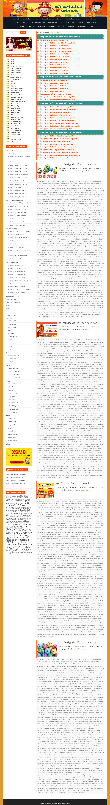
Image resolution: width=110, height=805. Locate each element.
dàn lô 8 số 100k (92, 246)
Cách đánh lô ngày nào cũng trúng (17, 496)
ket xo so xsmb (13, 518)
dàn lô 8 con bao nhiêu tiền (64, 243)
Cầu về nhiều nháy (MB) (17, 101)
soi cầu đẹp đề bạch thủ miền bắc (17, 190)
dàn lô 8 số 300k (71, 250)
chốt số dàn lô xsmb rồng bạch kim (63, 234)
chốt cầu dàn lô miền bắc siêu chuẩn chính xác (61, 679)
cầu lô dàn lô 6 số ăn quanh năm (75, 362)
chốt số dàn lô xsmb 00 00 (85, 230)
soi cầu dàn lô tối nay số (52, 292)
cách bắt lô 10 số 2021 (84, 505)
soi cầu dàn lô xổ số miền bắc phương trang (58, 301)
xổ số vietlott (14, 75)
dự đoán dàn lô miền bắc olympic (48, 263)
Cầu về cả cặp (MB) (16, 99)
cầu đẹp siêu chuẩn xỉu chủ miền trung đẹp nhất (57, 136)
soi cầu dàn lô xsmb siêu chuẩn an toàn (90, 312)
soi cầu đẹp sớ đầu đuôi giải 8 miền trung (19, 289)
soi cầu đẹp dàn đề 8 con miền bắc (17, 171)
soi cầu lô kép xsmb (17, 543)
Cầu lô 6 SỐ (89, 360)
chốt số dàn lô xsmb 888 (94, 411)
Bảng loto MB (12, 418)
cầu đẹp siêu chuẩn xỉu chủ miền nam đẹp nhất (57, 107)
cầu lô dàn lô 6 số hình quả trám (88, 364)
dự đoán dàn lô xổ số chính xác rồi (57, 268)
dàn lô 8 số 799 (46, 252)
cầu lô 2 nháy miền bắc (78, 360)
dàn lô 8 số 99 (55, 252)
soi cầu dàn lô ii (84, 283)
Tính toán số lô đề (38, 23)
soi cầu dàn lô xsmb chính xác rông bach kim (63, 625)
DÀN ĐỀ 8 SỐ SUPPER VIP (80, 241)
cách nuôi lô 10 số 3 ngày (90, 508)
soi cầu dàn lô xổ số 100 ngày (51, 612)
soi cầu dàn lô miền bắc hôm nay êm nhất (81, 285)
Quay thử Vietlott (15, 139)
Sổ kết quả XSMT (15, 73)
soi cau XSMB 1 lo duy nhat (17, 541)
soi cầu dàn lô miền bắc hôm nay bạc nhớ (57, 285)
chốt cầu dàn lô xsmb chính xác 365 (60, 206)
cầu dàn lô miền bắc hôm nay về (77, 353)
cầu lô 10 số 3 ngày (97, 525)
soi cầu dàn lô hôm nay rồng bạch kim (53, 283)
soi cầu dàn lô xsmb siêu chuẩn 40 (46, 312)
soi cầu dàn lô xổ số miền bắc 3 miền (79, 299)
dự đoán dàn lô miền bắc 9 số (50, 581)
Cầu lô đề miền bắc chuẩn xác (51, 19)
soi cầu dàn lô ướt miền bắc (82, 292)
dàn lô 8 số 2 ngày (80, 248)
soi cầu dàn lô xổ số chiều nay (52, 297)
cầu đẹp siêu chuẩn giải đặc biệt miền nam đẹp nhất (58, 109)
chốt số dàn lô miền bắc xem (74, 219)
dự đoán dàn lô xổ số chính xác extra (58, 265)
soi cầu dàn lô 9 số (48, 277)
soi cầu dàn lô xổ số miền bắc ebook (54, 618)
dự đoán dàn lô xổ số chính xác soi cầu (78, 268)
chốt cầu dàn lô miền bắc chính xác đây (67, 673)
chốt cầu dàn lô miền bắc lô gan (63, 199)
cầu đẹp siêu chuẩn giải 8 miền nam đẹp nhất (56, 112)
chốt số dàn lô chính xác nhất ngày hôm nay (54, 550)
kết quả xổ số (20, 521)
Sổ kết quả (20, 27)
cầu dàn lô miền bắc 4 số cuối (95, 181)
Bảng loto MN (12, 421)
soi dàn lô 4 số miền (72, 783)
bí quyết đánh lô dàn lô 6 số (79, 340)
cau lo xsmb (43, 532)
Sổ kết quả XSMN (15, 70)
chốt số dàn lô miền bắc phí (83, 217)
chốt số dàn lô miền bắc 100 (52, 214)
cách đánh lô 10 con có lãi (61, 508)
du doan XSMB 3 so (18, 504)
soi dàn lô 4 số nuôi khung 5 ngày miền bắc (87, 788)
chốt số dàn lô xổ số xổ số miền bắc (68, 230)
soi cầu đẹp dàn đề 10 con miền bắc (18, 174)
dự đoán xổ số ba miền (20, 509)
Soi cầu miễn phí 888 (22, 551)
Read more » (92, 171)
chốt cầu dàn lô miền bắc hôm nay (46, 377)
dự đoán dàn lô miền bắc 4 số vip (77, 261)
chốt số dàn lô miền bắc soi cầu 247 (55, 219)
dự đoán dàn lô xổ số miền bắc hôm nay (78, 270)
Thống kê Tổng (15, 119)
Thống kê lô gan (15, 106)
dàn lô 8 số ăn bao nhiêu (66, 252)
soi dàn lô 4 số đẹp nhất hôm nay (84, 775)
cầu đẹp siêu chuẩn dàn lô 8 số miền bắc (54, 80)
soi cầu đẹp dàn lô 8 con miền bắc (78, 164)
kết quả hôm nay (92, 23)
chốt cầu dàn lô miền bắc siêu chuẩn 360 (79, 201)
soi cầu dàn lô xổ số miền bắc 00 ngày (57, 616)
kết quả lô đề (13, 521)
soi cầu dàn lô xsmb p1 (96, 310)
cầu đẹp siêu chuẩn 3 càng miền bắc (53, 91)
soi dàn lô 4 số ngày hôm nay (66, 786)
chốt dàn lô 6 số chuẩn (67, 386)
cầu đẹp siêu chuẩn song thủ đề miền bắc (55, 57)
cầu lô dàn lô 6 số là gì (43, 368)
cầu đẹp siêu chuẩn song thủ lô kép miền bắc (56, 51)
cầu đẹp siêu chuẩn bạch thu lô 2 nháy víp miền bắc (58, 43)
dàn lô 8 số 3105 (81, 250)
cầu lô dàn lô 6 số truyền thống (48, 371)
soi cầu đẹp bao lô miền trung (16, 265)
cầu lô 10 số (88, 525)
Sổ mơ (91, 27)
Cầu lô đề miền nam (72, 19)
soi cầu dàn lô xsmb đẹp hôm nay (79, 310)
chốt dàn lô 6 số (55, 386)
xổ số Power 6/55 (15, 79)
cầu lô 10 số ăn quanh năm (54, 527)
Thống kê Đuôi (15, 115)
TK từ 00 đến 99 (15, 123)
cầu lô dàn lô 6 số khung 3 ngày (76, 366)
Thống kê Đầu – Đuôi (16, 117)
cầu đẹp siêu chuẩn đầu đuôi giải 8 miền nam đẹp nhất (59, 123)
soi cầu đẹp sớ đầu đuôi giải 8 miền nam (19, 231)
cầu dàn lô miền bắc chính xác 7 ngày (47, 183)
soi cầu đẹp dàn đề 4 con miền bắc (17, 165)
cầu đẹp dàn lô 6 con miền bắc (63, 360)
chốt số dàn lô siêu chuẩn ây (75, 221)
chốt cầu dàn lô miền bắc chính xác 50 (86, 195)
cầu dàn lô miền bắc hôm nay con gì (68, 183)
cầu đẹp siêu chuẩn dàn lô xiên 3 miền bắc (55, 86)
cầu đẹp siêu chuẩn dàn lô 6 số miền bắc (54, 73)
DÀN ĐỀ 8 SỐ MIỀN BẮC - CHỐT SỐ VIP (78, 239)
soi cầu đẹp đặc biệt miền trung (16, 271)
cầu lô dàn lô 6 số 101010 (44, 362)
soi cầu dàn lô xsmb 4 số (48, 303)
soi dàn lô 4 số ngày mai (82, 786)
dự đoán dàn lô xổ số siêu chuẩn (56, 272)
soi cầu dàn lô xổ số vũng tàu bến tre (50, 621)
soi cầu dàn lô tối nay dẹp (70, 290)
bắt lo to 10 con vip (65, 503)
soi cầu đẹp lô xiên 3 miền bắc (16, 222)
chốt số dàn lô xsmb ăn (49, 232)
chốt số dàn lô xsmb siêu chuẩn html (59, 237)
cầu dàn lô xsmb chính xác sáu (70, 192)
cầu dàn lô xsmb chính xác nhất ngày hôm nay (81, 190)
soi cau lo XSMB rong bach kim (17, 538)
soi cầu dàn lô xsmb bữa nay (64, 303)
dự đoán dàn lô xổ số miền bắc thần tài (53, 590)
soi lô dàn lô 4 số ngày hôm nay (59, 792)
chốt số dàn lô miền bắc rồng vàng (92, 397)
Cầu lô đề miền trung (90, 19)
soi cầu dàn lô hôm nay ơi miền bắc (87, 439)
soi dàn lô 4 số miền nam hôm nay (88, 783)
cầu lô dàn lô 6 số (98, 360)
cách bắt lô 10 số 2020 (71, 505)
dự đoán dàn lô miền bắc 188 (59, 261)
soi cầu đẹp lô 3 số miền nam (16, 247)
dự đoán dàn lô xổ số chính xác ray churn (56, 585)
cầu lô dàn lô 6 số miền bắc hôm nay (76, 368)
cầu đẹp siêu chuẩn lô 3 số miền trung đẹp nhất (57, 158)
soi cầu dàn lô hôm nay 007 (93, 435)
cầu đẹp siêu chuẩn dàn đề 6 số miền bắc (54, 62)
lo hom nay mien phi (91, 274)
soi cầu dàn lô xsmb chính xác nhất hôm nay (79, 305)
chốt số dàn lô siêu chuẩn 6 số (58, 221)
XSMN (74, 23)
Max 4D (12, 84)
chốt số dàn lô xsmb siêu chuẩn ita (79, 237)
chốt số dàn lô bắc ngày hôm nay (73, 208)
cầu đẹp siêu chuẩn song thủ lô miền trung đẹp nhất (58, 150)
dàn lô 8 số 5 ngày (92, 250)
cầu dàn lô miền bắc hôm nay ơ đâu (89, 183)
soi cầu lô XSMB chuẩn (18, 548)
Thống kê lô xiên (15, 108)
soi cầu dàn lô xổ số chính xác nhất (71, 297)
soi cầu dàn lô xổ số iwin (88, 297)
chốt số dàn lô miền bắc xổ (90, 219)
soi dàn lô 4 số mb (45, 783)
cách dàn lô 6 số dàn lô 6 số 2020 (49, 342)
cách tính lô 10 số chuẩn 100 (68, 510)
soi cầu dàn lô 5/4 (91, 433)
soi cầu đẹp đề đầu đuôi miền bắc (17, 193)
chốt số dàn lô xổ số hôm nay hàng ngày (63, 704)
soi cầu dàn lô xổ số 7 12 (84, 294)
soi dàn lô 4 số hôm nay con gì (65, 777)
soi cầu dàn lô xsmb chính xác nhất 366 (55, 305)
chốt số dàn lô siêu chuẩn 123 (47, 561)
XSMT (81, 23)
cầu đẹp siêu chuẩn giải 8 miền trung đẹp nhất (56, 141)
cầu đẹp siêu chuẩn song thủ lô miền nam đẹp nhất (58, 120)
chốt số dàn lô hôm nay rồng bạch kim (76, 212)
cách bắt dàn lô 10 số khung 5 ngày (54, 505)
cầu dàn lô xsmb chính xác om (75, 357)
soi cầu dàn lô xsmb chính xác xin (46, 468)
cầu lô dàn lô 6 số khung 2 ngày (57, 366)
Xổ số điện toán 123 (16, 90)
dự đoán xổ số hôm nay (17, 513)
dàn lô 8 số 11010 (69, 248)
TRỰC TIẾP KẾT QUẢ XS (55, 23)
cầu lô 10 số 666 (41, 527)
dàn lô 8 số (58, 246)
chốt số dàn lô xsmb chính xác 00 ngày (83, 232)
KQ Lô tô (71, 27)
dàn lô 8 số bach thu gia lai (55, 254)
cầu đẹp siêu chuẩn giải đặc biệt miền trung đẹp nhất (59, 139)
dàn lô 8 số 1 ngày (82, 246)
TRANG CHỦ (15, 19)
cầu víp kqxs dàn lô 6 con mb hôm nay (47, 373)
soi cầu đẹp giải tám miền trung (16, 274)
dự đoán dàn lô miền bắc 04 (47, 420)
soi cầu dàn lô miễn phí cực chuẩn (54, 607)
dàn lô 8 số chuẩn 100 (78, 259)
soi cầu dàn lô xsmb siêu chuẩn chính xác (57, 473)
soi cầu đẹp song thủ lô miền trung (17, 292)
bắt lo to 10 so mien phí (77, 503)
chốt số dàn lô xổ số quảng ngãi (92, 408)
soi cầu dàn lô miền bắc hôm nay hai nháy (70, 741)
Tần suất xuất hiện (16, 121)
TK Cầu (51, 27)
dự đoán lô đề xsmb (20, 507)
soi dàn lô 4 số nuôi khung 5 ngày (64, 788)
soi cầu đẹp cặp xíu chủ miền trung (17, 268)
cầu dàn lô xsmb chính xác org (53, 192)
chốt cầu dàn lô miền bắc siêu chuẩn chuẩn (63, 203)
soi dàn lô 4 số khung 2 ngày (49, 779)
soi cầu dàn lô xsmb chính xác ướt (85, 308)
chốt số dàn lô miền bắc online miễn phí (64, 217)
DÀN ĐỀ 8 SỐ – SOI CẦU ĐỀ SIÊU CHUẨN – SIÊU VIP (51, 239)
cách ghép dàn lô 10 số (75, 508)
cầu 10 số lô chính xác (67, 512)
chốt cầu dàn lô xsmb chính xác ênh (81, 206)
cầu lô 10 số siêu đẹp (72, 530)
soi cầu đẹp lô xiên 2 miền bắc (16, 219)
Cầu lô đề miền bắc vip (30, 19)
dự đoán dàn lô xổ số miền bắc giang (55, 270)
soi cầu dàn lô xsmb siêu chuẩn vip (55, 475)
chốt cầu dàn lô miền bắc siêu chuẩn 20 (56, 201)
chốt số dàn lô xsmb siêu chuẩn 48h (84, 234)
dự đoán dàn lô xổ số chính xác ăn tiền (58, 583)
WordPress (68, 803)
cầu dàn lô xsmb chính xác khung (58, 190)
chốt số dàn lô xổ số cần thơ (61, 223)
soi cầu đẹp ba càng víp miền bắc (17, 162)
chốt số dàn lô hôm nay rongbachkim (89, 393)
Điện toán (41, 27)
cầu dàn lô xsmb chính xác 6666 (77, 355)
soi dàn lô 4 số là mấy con (80, 781)
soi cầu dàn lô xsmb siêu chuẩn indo (90, 314)
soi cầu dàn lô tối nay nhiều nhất (54, 609)
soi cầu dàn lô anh (59, 277)
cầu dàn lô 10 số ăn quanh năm (93, 512)
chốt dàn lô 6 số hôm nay (81, 386)
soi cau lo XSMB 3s (22, 524)
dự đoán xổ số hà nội (19, 512)
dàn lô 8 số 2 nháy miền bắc (93, 248)
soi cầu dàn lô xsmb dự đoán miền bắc (59, 310)
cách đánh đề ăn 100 (19, 499)
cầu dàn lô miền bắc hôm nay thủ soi (66, 186)
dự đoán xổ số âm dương (22, 515)
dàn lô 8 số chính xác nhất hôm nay (51, 259)
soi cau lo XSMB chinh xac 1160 (22, 531)
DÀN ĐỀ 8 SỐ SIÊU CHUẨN (65, 241)
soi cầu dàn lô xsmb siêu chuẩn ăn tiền (67, 312)
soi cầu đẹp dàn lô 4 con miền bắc (78, 642)
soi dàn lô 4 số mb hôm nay (58, 783)
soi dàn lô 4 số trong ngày (56, 790)
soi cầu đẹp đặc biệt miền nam (16, 244)
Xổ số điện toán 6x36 (16, 88)
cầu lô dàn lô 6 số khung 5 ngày (94, 366)
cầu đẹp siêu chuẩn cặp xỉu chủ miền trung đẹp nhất (58, 147)
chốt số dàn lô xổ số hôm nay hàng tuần (60, 228)
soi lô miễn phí (73, 792)
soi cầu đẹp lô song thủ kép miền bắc (18, 212)
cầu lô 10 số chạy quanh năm (70, 527)
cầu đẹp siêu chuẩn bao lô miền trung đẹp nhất (57, 144)
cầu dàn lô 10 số (78, 512)
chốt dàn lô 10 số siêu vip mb (80, 545)
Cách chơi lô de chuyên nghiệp (13, 496)
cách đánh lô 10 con (47, 508)
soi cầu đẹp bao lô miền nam (16, 234)
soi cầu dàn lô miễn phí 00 (70, 446)
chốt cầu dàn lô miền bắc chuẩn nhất (89, 197)
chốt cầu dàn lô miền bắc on (80, 199)
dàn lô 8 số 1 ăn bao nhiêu (69, 246)
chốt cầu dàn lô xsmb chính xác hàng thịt (59, 684)
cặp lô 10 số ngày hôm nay (53, 512)
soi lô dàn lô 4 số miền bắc (87, 790)
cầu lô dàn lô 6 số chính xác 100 (49, 364)
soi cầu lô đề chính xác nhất (62, 316)
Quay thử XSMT (15, 137)
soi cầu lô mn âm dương (19, 546)
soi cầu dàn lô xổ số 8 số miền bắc (51, 614)
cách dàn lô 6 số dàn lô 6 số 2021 (68, 342)
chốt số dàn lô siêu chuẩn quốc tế (93, 221)
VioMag (45, 803)
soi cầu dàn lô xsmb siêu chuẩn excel (68, 314)
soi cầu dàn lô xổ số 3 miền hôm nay (66, 294)
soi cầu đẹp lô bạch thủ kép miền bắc (18, 203)
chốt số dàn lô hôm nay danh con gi (63, 688)
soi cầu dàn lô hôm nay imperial (60, 281)
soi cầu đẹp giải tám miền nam (16, 241)
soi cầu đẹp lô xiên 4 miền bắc (16, 225)
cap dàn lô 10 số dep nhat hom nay (86, 510)
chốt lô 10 (92, 545)
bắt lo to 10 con (87, 501)
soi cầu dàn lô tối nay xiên (67, 292)
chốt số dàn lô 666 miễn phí (55, 208)
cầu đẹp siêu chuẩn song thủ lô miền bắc (54, 46)
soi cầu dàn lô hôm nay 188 (56, 279)
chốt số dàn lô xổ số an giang (45, 223)
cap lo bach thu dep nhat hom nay (46, 346)
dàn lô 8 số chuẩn (67, 259)
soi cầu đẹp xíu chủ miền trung (16, 286)
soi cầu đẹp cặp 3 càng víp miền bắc (18, 206)
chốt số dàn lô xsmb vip (95, 237)
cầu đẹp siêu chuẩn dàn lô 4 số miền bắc (54, 70)
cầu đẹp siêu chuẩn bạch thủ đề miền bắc (55, 54)
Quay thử (81, 27)
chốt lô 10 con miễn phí (48, 547)
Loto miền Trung (15, 130)
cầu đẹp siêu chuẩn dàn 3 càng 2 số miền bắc (56, 94)
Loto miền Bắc (14, 126)
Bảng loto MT (11, 425)
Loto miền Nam (15, 128)
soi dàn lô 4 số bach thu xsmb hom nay (50, 775)
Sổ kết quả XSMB (15, 68)
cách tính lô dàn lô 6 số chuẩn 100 (69, 344)
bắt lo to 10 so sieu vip (91, 503)
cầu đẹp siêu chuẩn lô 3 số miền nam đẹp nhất (56, 129)
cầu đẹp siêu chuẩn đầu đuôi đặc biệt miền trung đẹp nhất (60, 155)
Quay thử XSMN (15, 135)
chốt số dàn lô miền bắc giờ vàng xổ (49, 556)
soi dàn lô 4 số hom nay (50, 777)
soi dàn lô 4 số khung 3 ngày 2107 (83, 779)
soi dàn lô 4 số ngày (51, 786)
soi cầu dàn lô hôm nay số (71, 283)
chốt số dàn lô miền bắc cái (90, 214)
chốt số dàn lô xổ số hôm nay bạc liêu (79, 226)
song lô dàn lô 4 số (83, 792)
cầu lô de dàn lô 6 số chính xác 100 (67, 371)
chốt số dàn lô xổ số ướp (50, 230)
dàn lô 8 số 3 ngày (62, 250)
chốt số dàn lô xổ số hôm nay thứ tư (82, 228)
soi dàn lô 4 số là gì (66, 781)
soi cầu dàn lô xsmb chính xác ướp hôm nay (63, 308)
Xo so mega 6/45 (15, 77)
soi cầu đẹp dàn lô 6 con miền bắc (78, 322)
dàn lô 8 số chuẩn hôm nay (92, 259)
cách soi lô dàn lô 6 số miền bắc (50, 344)
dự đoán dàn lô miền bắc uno (66, 263)
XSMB (67, 23)
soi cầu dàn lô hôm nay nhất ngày (78, 281)
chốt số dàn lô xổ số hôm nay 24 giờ (80, 223)
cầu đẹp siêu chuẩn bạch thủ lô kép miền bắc (56, 48)
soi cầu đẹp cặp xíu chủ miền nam (17, 237)
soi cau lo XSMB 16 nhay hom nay (16, 528)
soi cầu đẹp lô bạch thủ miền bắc (17, 209)
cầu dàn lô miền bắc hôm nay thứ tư (88, 186)
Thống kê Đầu (14, 112)
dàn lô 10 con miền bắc (48, 578)
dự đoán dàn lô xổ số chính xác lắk (79, 265)
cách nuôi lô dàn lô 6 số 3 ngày (87, 342)
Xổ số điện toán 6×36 (14, 355)
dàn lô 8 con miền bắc (48, 246)
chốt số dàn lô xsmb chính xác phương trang (67, 710)
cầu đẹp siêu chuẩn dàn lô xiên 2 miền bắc (55, 83)
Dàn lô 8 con (52, 243)
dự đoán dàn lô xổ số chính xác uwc (54, 587)
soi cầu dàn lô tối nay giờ (84, 290)
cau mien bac (51, 195)
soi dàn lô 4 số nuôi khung (47, 788)
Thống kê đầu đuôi (16, 104)
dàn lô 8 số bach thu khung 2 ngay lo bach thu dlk (77, 254)
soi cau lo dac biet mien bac (88, 475)
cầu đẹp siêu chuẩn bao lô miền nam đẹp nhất (56, 115)
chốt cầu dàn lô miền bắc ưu (45, 384)
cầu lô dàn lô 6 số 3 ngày (59, 362)
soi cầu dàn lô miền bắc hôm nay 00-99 (90, 442)
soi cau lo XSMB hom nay (19, 532)
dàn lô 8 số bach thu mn (46, 257)
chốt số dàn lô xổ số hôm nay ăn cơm (63, 701)
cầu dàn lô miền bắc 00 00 (79, 181)
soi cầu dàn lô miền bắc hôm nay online (64, 288)
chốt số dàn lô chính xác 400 (91, 208)
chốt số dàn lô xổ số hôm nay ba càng (57, 226)
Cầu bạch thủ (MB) (16, 95)
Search (23, 33)
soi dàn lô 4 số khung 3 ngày (66, 779)
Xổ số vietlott (11, 333)
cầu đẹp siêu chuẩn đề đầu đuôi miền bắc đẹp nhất (58, 100)
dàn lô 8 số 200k (41, 250)
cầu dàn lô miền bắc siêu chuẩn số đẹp (86, 188)
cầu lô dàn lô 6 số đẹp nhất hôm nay (68, 364)
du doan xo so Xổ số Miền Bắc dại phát (18, 500)
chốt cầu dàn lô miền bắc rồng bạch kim (57, 677)
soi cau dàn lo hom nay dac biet (46, 598)
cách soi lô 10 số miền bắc (51, 510)
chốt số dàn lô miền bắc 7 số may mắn (72, 214)
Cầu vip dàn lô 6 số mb (95, 371)
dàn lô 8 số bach (78, 252)
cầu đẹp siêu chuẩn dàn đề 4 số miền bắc (54, 59)
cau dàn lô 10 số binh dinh (44, 514)
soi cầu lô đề (24, 549)
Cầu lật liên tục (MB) (16, 97)
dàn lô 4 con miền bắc (68, 715)
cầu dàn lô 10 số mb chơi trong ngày (62, 514)
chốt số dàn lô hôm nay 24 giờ (66, 210)
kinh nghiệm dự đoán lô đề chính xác (16, 519)
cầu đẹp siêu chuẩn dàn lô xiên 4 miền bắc (55, 89)
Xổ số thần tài (14, 92)
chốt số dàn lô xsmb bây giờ (64, 232)
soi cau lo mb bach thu (46, 636)
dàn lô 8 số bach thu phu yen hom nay (64, 257)
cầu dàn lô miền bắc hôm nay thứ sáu (79, 351)
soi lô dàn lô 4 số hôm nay (72, 790)
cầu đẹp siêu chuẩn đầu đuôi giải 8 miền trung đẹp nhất (59, 152)
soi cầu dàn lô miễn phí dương (53, 290)
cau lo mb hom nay (83, 530)
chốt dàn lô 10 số (53, 545)
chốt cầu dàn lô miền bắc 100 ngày (65, 195)
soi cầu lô (42, 772)
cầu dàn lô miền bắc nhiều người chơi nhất (62, 188)
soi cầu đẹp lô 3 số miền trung (16, 278)
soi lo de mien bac (64, 477)
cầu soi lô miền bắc (83, 371)
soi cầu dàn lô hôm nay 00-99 (90, 277)
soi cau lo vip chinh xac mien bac (71, 772)
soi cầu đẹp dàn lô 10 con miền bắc (76, 483)
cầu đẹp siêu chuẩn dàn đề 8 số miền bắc (54, 65)
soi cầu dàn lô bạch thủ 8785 (73, 277)
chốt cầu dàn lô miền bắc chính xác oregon (66, 197)
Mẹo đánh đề (15, 522)
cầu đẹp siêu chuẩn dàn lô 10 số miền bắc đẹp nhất (58, 97)
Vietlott (31, 27)
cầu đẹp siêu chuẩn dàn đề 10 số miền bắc (55, 68)
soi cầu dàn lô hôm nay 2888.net (74, 279)
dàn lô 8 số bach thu (89, 252)
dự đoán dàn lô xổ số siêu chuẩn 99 (49, 592)
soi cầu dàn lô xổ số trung (79, 301)
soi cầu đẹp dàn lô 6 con (73, 475)
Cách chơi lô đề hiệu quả (20, 23)
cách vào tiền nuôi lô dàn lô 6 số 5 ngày (90, 344)
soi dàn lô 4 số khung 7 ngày (53, 781)
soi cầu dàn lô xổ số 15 (49, 294)
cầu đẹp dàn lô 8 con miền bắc (88, 192)
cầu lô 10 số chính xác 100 (86, 527)
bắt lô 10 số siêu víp (77, 501)
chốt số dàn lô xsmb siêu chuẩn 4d (64, 712)
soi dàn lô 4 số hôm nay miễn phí (84, 777)
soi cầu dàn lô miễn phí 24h (83, 288)
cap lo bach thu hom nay (63, 346)
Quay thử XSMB (15, 132)
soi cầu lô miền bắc (76, 316)
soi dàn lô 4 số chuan (68, 775)
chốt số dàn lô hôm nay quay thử (55, 212)
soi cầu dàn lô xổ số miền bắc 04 (60, 299)
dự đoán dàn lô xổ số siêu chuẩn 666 (76, 272)
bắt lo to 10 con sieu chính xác (50, 503)
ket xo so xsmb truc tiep (24, 518)
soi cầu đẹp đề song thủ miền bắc (17, 197)
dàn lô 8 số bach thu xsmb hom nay (85, 257)
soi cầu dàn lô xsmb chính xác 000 (82, 303)
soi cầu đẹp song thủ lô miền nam (17, 255)
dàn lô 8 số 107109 (58, 248)
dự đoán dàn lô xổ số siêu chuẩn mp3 (53, 274)
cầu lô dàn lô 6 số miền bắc (57, 368)
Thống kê (61, 27)
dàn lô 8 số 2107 (51, 250)
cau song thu (50, 532)
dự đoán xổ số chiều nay (18, 509)
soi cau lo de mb (85, 634)
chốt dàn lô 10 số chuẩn (65, 545)
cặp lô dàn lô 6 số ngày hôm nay (80, 346)
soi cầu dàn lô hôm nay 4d (91, 279)
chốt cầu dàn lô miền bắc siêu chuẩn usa (87, 203)
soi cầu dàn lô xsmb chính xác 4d (57, 623)
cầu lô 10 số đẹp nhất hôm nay (56, 530)
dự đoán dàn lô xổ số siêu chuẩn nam (74, 274)
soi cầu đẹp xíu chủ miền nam (16, 259)
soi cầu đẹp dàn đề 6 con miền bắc (17, 168)
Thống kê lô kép (15, 110)
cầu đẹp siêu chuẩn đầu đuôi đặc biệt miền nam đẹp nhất (60, 126)
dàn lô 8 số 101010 (47, 248)
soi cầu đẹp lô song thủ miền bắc (17, 215)
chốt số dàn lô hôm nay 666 (83, 210)
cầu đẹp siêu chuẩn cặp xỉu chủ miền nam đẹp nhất (58, 118)
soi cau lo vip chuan (86, 772)
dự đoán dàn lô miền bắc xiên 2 (84, 263)
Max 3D (12, 81)
